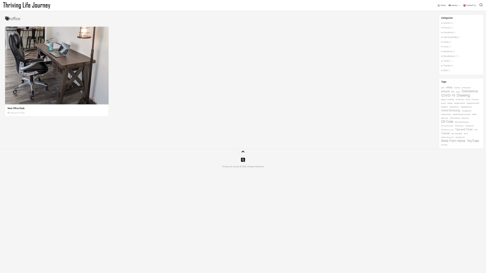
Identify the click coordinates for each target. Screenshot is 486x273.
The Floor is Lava (447, 130)
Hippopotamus (466, 107)
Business (447, 28)
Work (445, 70)
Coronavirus (470, 91)
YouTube (473, 141)
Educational (448, 32)
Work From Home (453, 141)
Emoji (468, 99)
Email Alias (460, 99)
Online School (455, 118)
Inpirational (447, 51)
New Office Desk (16, 108)
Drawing (463, 95)
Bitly (452, 92)
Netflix (474, 114)
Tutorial (445, 133)
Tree (475, 130)
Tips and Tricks (464, 129)
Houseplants (466, 111)
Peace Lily (465, 118)
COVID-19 (448, 95)
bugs (458, 92)
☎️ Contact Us (469, 5)
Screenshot (469, 126)
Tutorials (446, 66)
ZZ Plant (444, 145)
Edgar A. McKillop (447, 99)
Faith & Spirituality (450, 37)
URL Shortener (456, 134)
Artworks (447, 23)
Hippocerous (454, 107)
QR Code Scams (447, 126)
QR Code (447, 121)
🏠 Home (442, 5)
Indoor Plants (446, 114)
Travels (446, 61)
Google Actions (459, 103)
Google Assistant (473, 103)
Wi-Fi (465, 134)
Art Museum (466, 88)
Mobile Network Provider (461, 114)
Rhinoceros (459, 126)
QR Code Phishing (462, 122)
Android (457, 88)
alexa (449, 87)
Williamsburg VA (447, 137)
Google (449, 103)
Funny (445, 47)
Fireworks (475, 99)
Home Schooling (450, 110)
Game (443, 103)
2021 (443, 88)
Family (446, 42)
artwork (445, 91)
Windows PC (460, 137)
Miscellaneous (449, 56)
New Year (444, 118)
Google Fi (444, 107)
